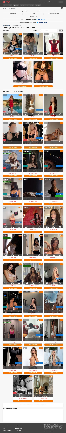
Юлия (35, 376)
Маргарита (6, 179)
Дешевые (16, 5)
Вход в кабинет (18, 430)
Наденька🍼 (6, 320)
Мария (46, 33)
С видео (38, 5)
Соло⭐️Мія (47, 179)
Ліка (4, 207)
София (25, 179)
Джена (5, 123)
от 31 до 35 (26, 11)
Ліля (4, 348)
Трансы (4, 428)
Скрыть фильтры (33, 16)
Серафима (16, 62)
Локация (10, 11)
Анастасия (47, 207)
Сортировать (36, 30)
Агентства (5, 426)
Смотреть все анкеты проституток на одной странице (33, 405)
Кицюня (5, 33)
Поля (4, 263)
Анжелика (26, 33)
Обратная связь (18, 426)
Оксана (26, 320)
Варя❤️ (5, 235)
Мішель (26, 207)
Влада (46, 151)
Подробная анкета (12, 58)
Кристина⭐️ (27, 263)
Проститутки (5, 425)
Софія (46, 123)
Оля (25, 235)
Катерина (26, 123)
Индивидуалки (13, 13)
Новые (9, 5)
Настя (46, 263)
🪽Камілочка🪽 (48, 292)
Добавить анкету (44, 1)
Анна (25, 348)
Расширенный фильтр (54, 13)
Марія (46, 235)
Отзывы (33, 13)
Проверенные (30, 5)
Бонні (25, 95)
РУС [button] (61, 1)
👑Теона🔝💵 (27, 151)
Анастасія (47, 348)
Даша (4, 292)
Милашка (26, 292)
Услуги (56, 11)
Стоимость (41, 11)
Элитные (23, 5)
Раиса (35, 62)
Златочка (47, 320)
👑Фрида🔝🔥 (7, 151)
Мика (4, 95)
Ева (45, 95)
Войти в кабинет (54, 1)
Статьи (16, 425)
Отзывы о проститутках (7, 430)
